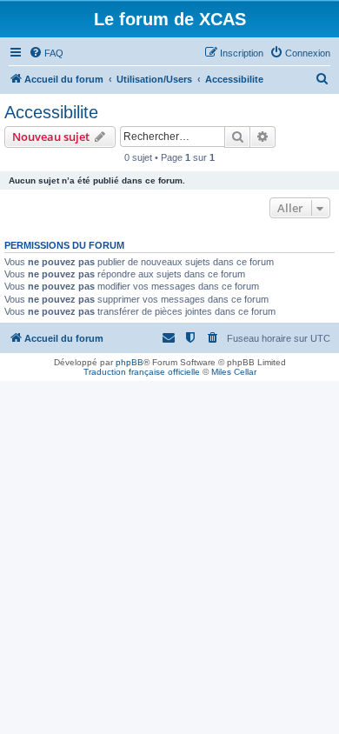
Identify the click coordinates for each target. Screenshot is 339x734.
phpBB (129, 362)
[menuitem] (46, 53)
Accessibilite (51, 112)
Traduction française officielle (141, 372)
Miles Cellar (233, 372)
